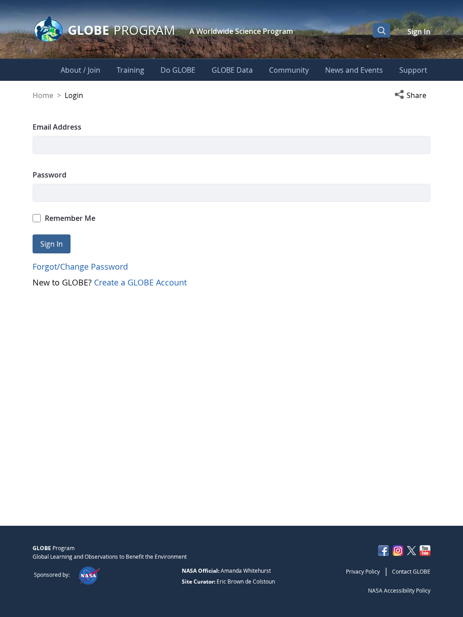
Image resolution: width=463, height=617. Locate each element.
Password (49, 175)
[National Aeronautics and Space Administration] (89, 574)
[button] (412, 95)
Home (43, 95)
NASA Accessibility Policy (399, 590)
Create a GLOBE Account (140, 282)
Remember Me (70, 218)
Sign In (418, 32)
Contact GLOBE (411, 571)
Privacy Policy (363, 571)
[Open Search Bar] (381, 30)
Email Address (57, 127)
